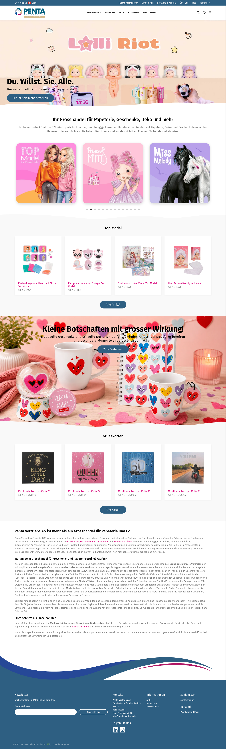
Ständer (133, 12)
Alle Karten (113, 509)
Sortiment (94, 12)
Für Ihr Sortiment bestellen (30, 98)
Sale (121, 12)
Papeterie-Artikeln (122, 541)
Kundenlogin (147, 3)
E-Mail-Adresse (23, 706)
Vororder (149, 12)
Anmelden (93, 712)
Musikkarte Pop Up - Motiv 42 (184, 491)
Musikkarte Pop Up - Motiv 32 (34, 491)
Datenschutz (153, 706)
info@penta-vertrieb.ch (124, 716)
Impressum (152, 703)
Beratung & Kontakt (166, 3)
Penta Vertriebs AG (28, 744)
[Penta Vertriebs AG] (30, 13)
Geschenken (86, 541)
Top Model (113, 228)
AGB (149, 700)
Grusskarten (113, 436)
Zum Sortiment (113, 349)
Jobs (194, 3)
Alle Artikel (113, 304)
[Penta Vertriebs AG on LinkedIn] (116, 732)
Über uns (184, 3)
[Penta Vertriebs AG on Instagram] (122, 732)
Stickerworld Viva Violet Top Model (137, 283)
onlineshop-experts (60, 744)
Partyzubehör (101, 541)
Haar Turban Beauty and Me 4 (184, 283)
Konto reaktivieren (128, 3)
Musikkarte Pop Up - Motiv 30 (84, 491)
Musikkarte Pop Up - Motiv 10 (134, 491)
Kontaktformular (81, 626)
